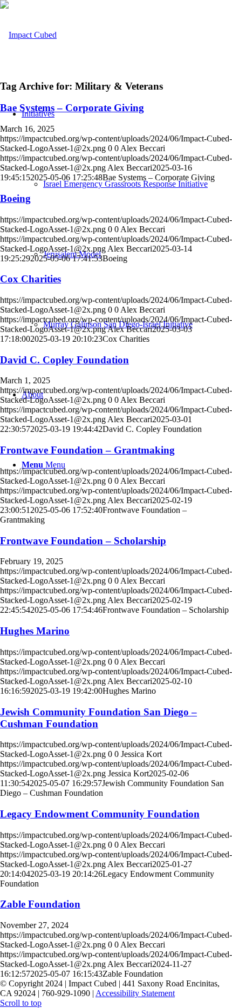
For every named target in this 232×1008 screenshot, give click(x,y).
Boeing (15, 198)
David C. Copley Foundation (64, 360)
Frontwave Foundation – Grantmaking (87, 450)
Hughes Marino (35, 631)
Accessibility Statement (135, 993)
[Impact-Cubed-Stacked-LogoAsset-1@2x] (28, 34)
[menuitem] (137, 184)
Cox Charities (30, 279)
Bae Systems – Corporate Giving (72, 107)
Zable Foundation (40, 904)
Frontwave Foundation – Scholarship (83, 540)
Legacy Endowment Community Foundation (100, 814)
